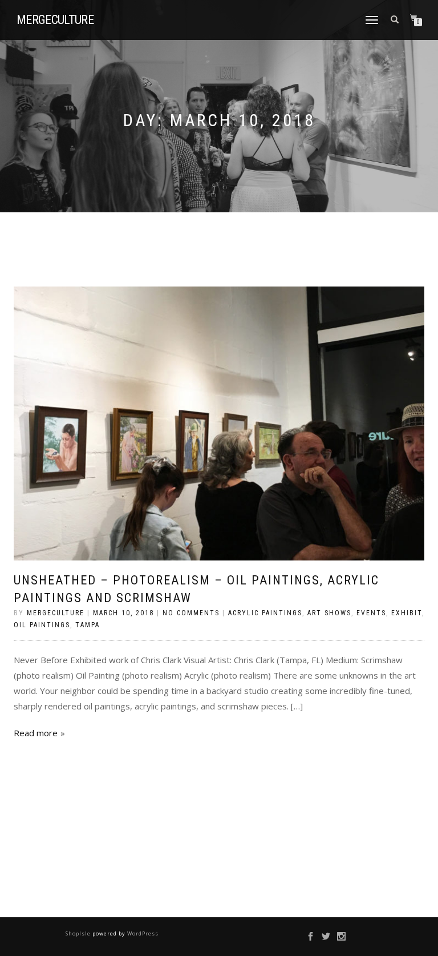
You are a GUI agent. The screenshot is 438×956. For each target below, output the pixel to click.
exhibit (406, 613)
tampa (87, 625)
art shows (329, 613)
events (371, 613)
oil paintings (42, 625)
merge (55, 20)
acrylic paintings (265, 613)
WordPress (142, 933)
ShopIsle (79, 933)
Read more (36, 733)
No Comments (191, 613)
